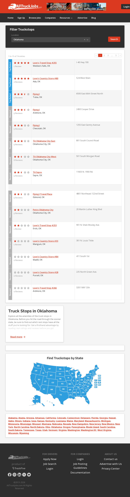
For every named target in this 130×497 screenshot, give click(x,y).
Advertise (82, 17)
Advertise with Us (111, 464)
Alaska (21, 418)
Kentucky (50, 421)
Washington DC (88, 430)
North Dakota (37, 427)
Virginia (63, 430)
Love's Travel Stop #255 (45, 62)
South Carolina (107, 427)
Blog (93, 17)
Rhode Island (92, 427)
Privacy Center (111, 468)
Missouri (36, 424)
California (51, 418)
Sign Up (21, 17)
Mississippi (25, 424)
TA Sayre (37, 172)
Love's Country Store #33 (45, 241)
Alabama (12, 418)
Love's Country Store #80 (45, 78)
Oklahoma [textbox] (49, 39)
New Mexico (108, 424)
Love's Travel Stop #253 (45, 225)
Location (15, 35)
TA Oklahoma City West (44, 156)
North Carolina (21, 427)
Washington (74, 430)
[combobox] (50, 39)
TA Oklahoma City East (44, 141)
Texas (38, 430)
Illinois (18, 421)
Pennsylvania (78, 427)
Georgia (103, 418)
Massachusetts (92, 421)
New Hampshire (80, 424)
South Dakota (15, 430)
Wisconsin (13, 433)
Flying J (36, 94)
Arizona (30, 418)
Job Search (49, 464)
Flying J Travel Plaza (42, 194)
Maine (70, 421)
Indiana (26, 421)
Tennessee (28, 430)
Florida (94, 418)
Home (10, 17)
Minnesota (13, 424)
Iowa (33, 421)
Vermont (53, 430)
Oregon (67, 427)
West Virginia (104, 430)
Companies (50, 17)
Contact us (110, 459)
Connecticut (73, 418)
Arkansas (40, 418)
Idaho (11, 421)
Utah (44, 430)
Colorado (61, 418)
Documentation (80, 472)
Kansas (40, 421)
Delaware (85, 418)
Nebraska (57, 424)
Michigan (106, 421)
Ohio (47, 427)
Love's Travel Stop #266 (45, 288)
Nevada (67, 424)
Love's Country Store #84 (45, 256)
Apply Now (49, 459)
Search (114, 39)
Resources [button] (65, 17)
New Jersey (95, 424)
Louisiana (61, 421)
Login (49, 468)
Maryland (79, 421)
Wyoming (24, 433)
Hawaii (112, 418)
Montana (46, 424)
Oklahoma (56, 427)
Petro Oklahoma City (43, 209)
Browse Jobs (35, 17)
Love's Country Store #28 (45, 272)
